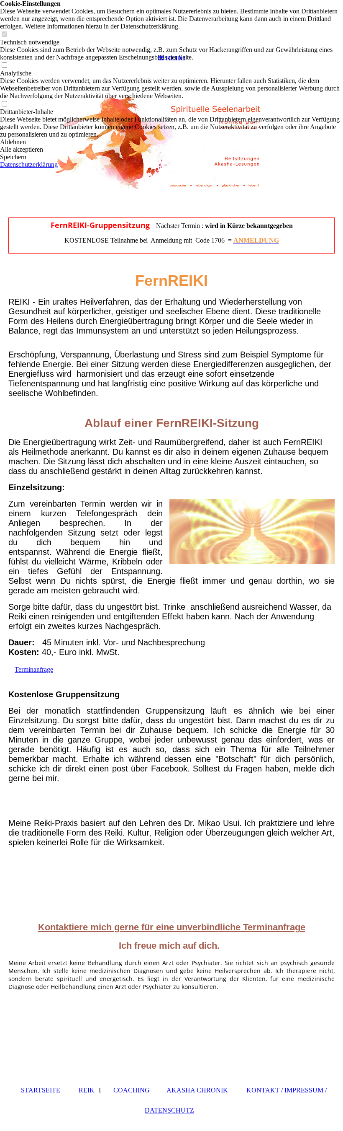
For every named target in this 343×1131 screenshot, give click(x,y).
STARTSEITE (40, 1090)
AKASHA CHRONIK (197, 1090)
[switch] (4, 104)
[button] (171, 142)
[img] (171, 25)
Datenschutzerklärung (29, 164)
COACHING (131, 1090)
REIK (87, 1090)
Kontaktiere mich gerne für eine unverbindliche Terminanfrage (171, 927)
